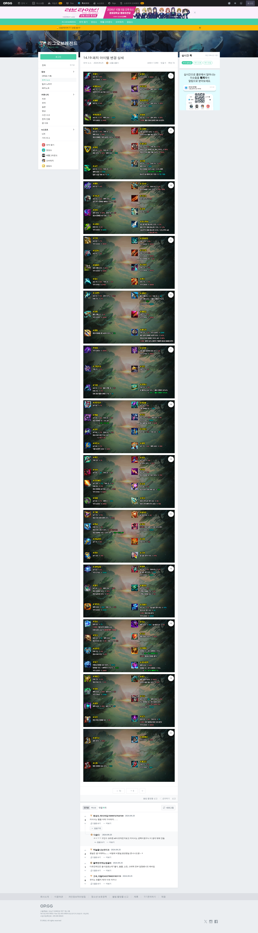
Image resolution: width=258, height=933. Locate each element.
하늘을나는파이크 (101, 849)
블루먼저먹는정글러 (102, 863)
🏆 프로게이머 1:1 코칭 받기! (68, 28)
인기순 (86, 807)
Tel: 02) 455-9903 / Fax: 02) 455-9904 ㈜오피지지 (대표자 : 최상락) (64, 913)
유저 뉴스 (87, 63)
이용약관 (58, 896)
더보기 (108, 823)
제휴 (136, 896)
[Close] (194, 12)
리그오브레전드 (69, 21)
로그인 (250, 3)
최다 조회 (197, 63)
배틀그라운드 (106, 21)
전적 (23, 3)
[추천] (85, 816)
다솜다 (97, 834)
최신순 (93, 807)
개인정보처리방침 (77, 896)
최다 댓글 (207, 63)
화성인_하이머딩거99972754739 (108, 815)
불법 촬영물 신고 (120, 896)
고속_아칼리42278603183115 (107, 876)
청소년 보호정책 (99, 896)
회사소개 (44, 896)
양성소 (94, 21)
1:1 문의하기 (150, 896)
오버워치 (120, 21)
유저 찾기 (83, 21)
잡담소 (130, 21)
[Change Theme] (235, 3)
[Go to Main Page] (7, 3)
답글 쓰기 (97, 823)
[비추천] (85, 823)
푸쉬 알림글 (187, 63)
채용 (163, 896)
